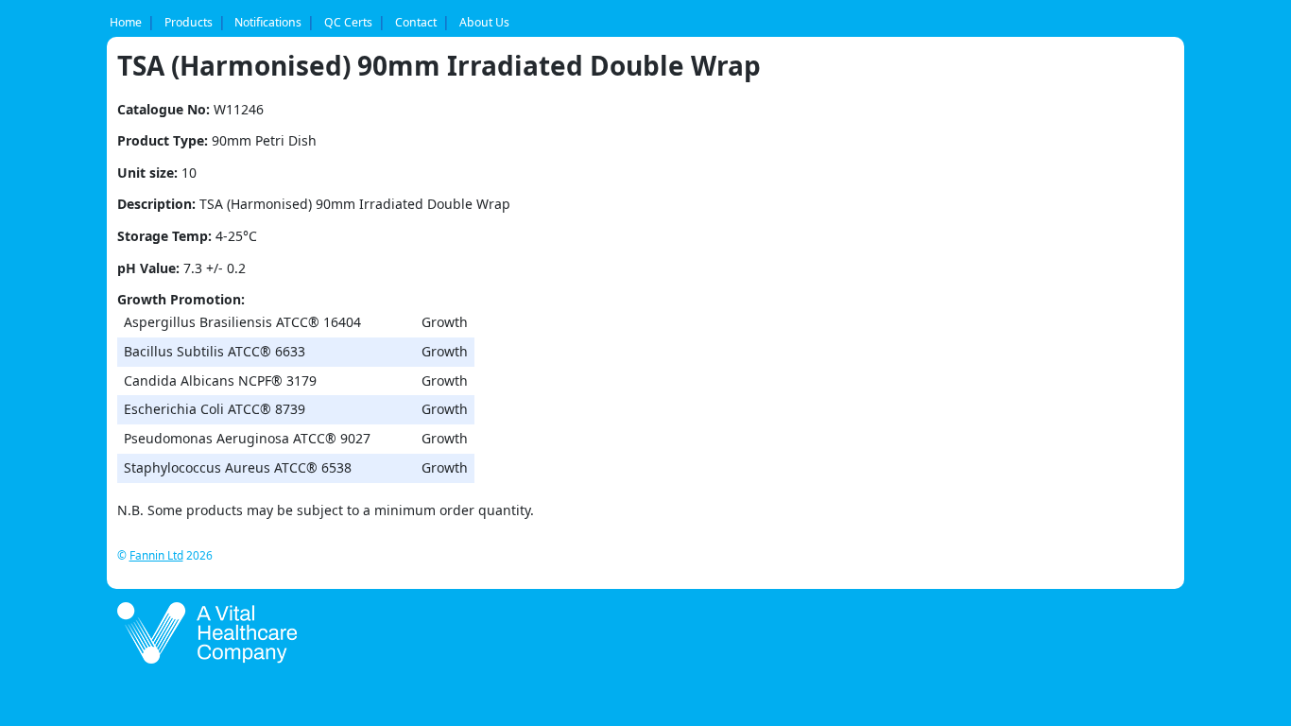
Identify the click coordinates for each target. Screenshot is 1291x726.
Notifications (267, 22)
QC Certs (348, 22)
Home (126, 22)
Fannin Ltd (156, 554)
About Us (484, 22)
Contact (416, 22)
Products (188, 22)
